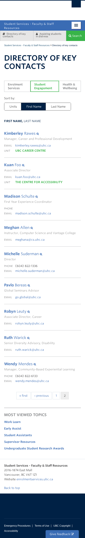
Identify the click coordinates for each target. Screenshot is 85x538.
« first (23, 395)
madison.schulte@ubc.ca (33, 213)
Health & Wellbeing (70, 86)
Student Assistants (18, 435)
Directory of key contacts (14, 35)
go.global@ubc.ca (28, 297)
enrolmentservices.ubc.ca (35, 479)
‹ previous (41, 395)
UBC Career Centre (30, 150)
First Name (33, 106)
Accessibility (11, 531)
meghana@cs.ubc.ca (30, 239)
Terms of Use (42, 525)
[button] (38, 133)
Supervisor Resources (19, 441)
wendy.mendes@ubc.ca (32, 381)
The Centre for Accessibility (39, 182)
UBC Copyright (61, 525)
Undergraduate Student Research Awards (34, 448)
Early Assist (12, 428)
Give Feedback (60, 534)
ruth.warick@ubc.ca (29, 349)
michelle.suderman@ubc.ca (35, 271)
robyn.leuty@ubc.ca (29, 323)
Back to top (12, 488)
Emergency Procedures (17, 525)
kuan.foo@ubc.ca (27, 177)
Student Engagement (43, 86)
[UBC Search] (76, 5)
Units (13, 106)
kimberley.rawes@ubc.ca (33, 145)
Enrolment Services (16, 86)
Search (76, 35)
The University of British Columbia (55, 8)
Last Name (58, 106)
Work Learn (12, 422)
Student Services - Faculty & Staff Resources (27, 45)
